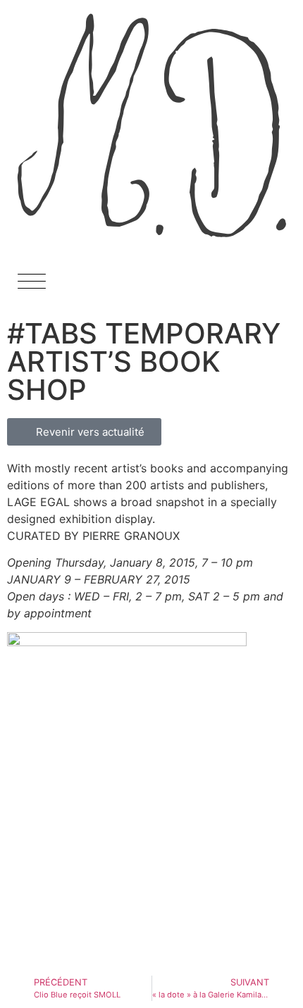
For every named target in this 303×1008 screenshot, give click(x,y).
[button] (32, 286)
